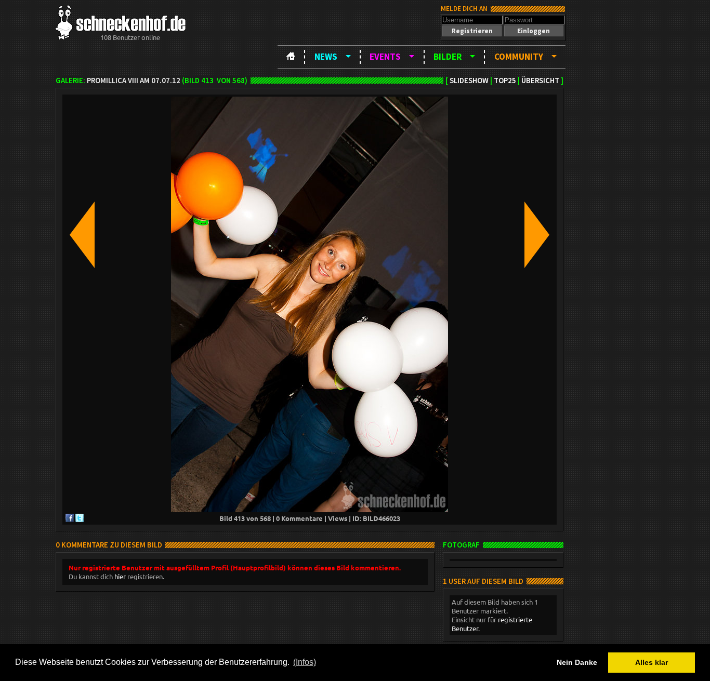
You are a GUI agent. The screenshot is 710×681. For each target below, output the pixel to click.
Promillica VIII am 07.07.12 (133, 80)
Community (518, 56)
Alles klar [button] (651, 662)
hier (120, 576)
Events (385, 56)
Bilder (447, 56)
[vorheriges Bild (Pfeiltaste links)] (82, 236)
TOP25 (505, 80)
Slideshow (469, 80)
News (325, 56)
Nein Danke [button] (577, 662)
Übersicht (540, 80)
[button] (472, 30)
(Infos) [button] (304, 662)
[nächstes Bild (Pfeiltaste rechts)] (536, 236)
